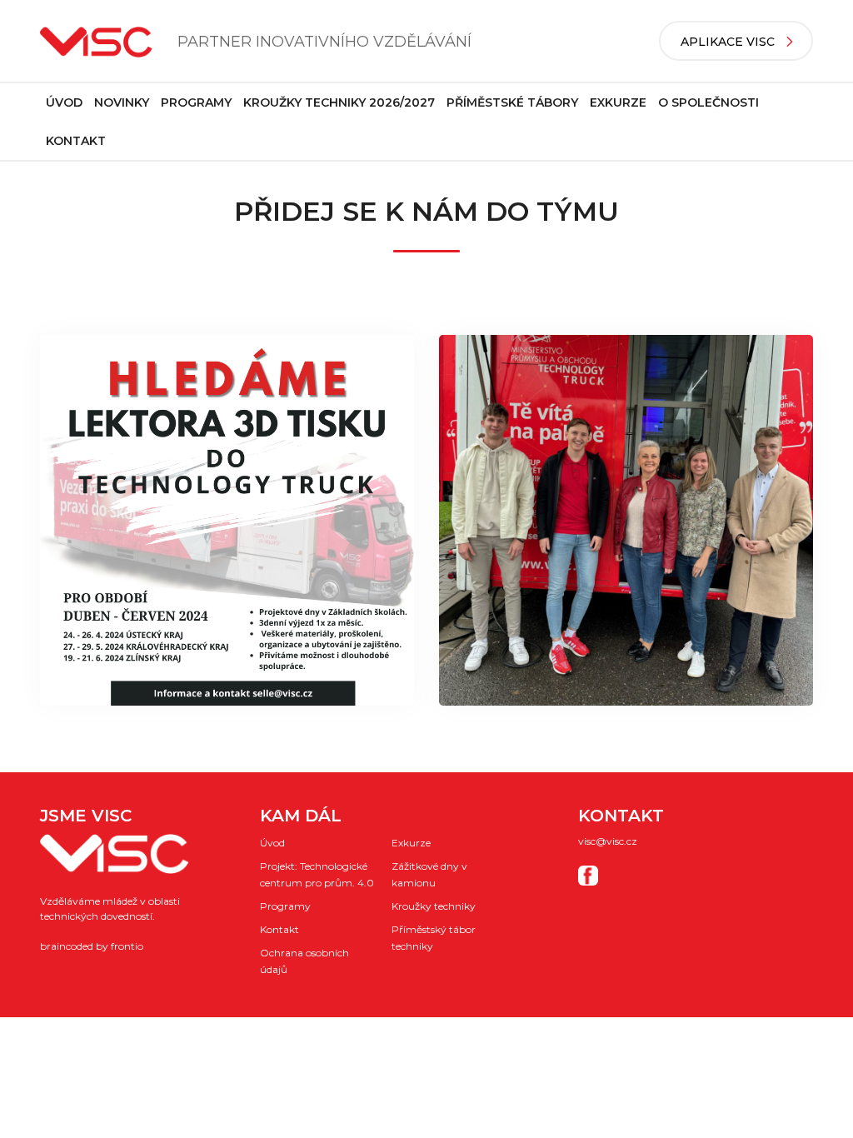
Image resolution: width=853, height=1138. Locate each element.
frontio (127, 946)
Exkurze (618, 102)
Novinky (121, 102)
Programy (196, 102)
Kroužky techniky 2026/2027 (339, 102)
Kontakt (76, 140)
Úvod (64, 102)
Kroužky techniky (434, 906)
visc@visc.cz (607, 841)
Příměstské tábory (512, 102)
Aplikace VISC (728, 41)
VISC (96, 42)
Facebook (588, 876)
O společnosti (708, 102)
